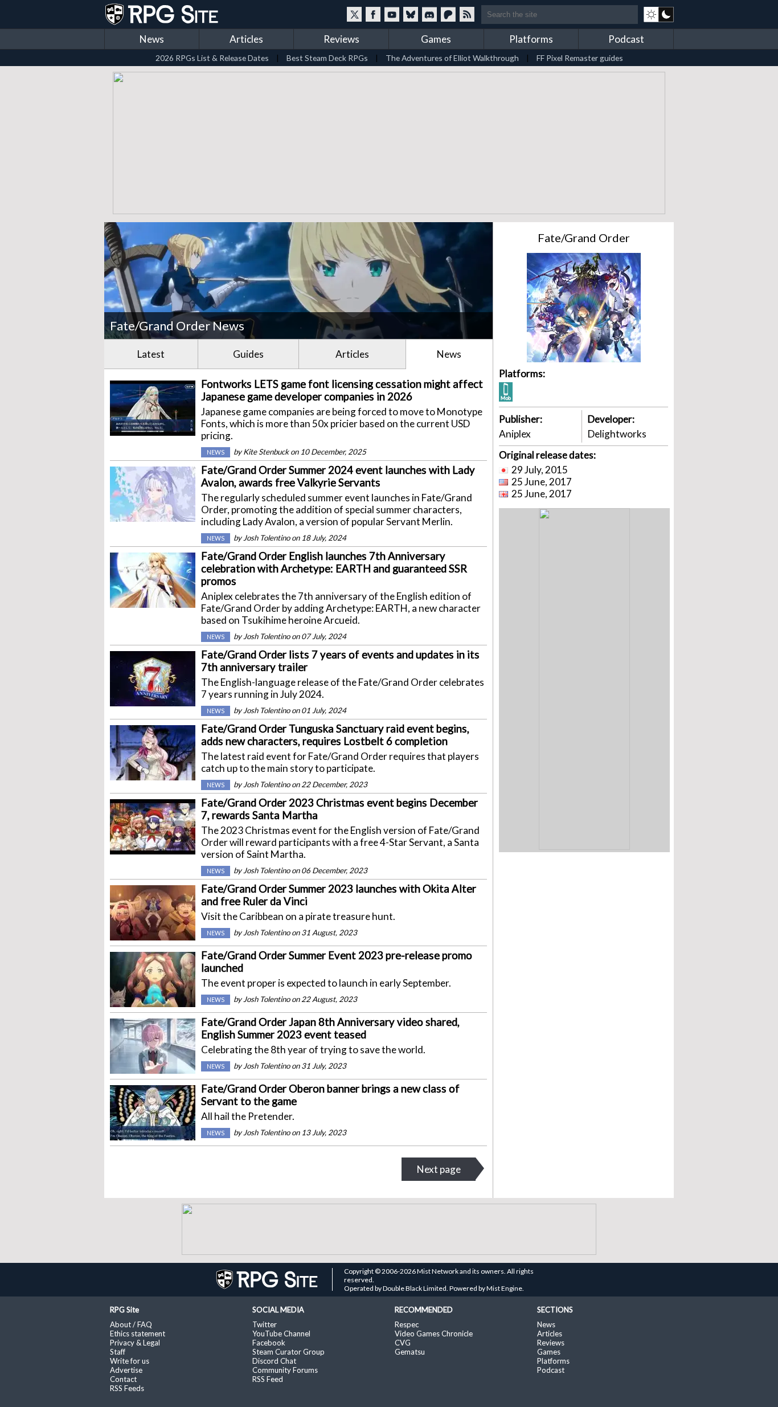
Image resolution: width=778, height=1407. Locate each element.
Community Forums (285, 1370)
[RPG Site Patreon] (448, 14)
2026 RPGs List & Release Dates (212, 58)
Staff (117, 1351)
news (215, 452)
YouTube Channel (281, 1333)
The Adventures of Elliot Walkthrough (452, 58)
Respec (407, 1324)
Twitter (264, 1324)
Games (436, 39)
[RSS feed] (467, 14)
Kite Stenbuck (266, 451)
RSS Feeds (127, 1388)
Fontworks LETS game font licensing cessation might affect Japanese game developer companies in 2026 (342, 390)
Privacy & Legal (135, 1342)
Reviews (341, 39)
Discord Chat (274, 1360)
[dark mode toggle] (659, 14)
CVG (403, 1342)
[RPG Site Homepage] (163, 14)
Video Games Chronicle (434, 1333)
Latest (151, 354)
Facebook (268, 1342)
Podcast (626, 39)
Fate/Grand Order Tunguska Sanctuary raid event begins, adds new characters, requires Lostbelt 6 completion (335, 734)
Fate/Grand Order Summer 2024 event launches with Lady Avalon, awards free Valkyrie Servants (338, 476)
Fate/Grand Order (584, 237)
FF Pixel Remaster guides (580, 58)
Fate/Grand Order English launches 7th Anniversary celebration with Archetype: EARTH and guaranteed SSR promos (334, 568)
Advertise (126, 1370)
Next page (439, 1169)
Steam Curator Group (288, 1351)
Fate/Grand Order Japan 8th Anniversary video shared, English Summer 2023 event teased (330, 1028)
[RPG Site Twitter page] (354, 14)
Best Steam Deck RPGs (327, 58)
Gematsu (410, 1351)
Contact (123, 1379)
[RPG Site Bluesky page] (410, 14)
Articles (246, 39)
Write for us (129, 1360)
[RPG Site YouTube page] (391, 14)
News (152, 39)
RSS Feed (267, 1379)
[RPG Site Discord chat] (429, 14)
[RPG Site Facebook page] (373, 14)
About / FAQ (131, 1324)
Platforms (531, 39)
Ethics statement (137, 1333)
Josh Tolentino (266, 537)
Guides (248, 354)
